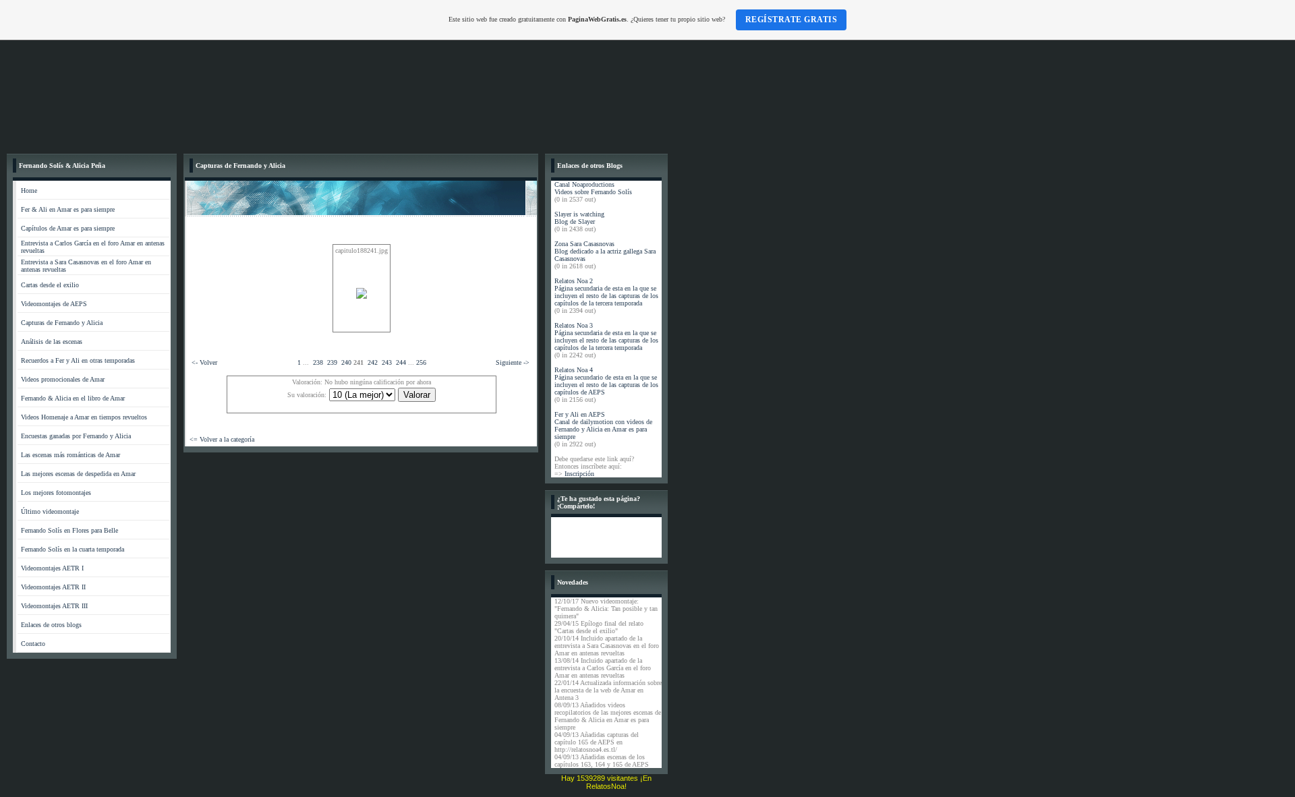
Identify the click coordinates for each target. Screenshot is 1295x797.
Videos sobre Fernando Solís (593, 192)
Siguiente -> (512, 362)
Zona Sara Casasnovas (584, 243)
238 (318, 362)
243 (387, 362)
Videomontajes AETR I (52, 568)
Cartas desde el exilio (50, 285)
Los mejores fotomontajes (56, 492)
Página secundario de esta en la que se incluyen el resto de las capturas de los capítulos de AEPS (606, 385)
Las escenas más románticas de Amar (70, 455)
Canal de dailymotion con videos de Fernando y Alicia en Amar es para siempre (603, 429)
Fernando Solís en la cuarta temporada (72, 549)
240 (346, 362)
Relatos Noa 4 (573, 370)
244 (401, 362)
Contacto (33, 643)
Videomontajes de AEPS (54, 303)
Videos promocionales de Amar (63, 379)
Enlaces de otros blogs (51, 624)
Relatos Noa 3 (573, 325)
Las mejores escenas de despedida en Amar (78, 473)
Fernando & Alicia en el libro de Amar (73, 398)
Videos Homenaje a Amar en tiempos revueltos (84, 417)
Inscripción (579, 473)
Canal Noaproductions (584, 184)
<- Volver (204, 362)
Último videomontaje (50, 511)
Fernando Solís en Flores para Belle (69, 530)
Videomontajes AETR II (53, 587)
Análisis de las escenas (51, 341)
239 (332, 362)
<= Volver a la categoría (222, 439)
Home (29, 190)
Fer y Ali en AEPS (579, 414)
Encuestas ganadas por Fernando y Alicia (76, 436)
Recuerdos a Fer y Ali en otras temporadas (78, 360)
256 (421, 362)
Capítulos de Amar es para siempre (68, 228)
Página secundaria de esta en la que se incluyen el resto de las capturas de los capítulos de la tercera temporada (606, 296)
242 (373, 362)
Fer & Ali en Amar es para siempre (68, 209)
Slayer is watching (579, 214)
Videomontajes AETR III (54, 606)
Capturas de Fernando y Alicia (62, 322)
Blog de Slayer (574, 221)
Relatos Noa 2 (573, 281)
